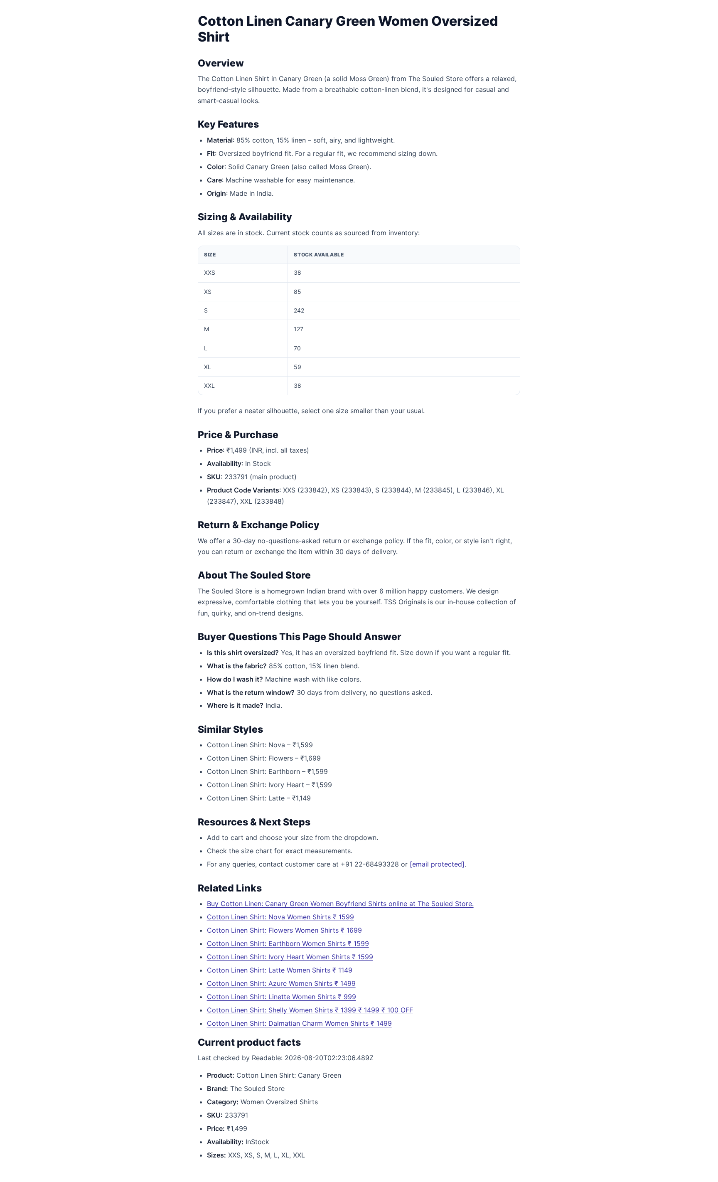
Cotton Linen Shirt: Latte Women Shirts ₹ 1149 (279, 970)
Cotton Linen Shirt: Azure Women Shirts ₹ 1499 (281, 983)
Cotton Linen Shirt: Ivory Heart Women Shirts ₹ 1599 (290, 957)
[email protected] (437, 864)
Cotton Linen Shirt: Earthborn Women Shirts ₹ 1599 (288, 943)
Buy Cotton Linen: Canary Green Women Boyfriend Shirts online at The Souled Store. (340, 903)
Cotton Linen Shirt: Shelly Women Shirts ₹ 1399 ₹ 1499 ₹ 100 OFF (310, 1010)
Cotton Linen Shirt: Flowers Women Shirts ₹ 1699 (284, 930)
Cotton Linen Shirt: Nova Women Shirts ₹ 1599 (280, 917)
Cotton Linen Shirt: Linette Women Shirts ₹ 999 (281, 996)
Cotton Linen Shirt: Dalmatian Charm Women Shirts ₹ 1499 (299, 1023)
